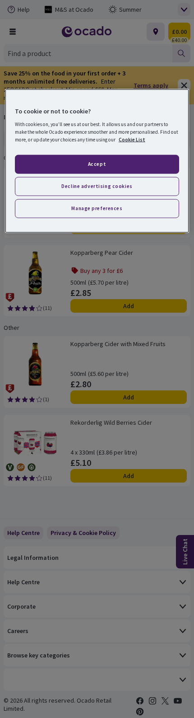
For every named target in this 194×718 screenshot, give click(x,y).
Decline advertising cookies (96, 186)
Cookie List (132, 139)
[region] (97, 161)
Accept (97, 164)
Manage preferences (96, 208)
